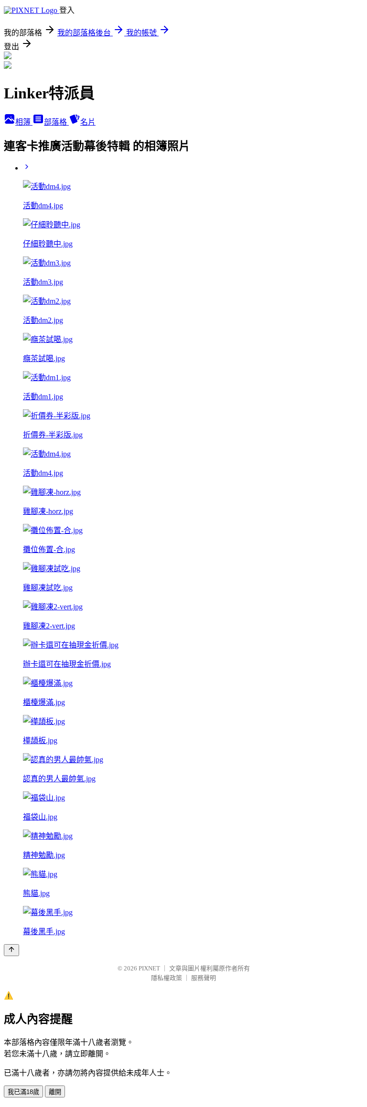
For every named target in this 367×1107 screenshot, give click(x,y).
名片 (88, 122)
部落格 (56, 122)
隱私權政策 (166, 977)
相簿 (23, 122)
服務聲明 (203, 977)
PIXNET (149, 968)
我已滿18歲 (23, 1092)
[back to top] (11, 950)
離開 (55, 1092)
